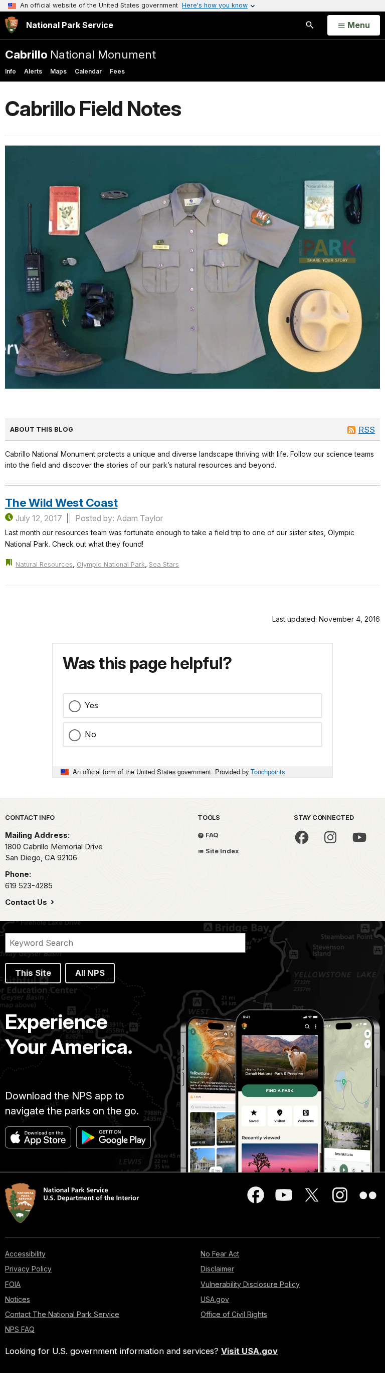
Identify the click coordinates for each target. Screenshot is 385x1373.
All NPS (90, 973)
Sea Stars (164, 564)
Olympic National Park (111, 564)
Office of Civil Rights (234, 1314)
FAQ (211, 835)
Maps (58, 71)
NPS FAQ (20, 1329)
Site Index (221, 851)
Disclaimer (217, 1268)
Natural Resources (44, 564)
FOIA (13, 1284)
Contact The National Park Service (62, 1314)
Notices (17, 1299)
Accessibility (25, 1253)
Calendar (88, 71)
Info (10, 71)
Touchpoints (268, 771)
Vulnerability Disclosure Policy (250, 1284)
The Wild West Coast (61, 502)
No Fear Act (220, 1253)
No (90, 734)
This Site (33, 973)
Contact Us (27, 902)
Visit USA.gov (249, 1351)
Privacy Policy (28, 1268)
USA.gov (215, 1299)
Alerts (33, 71)
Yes (91, 705)
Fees (117, 71)
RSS (366, 430)
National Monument (80, 54)
